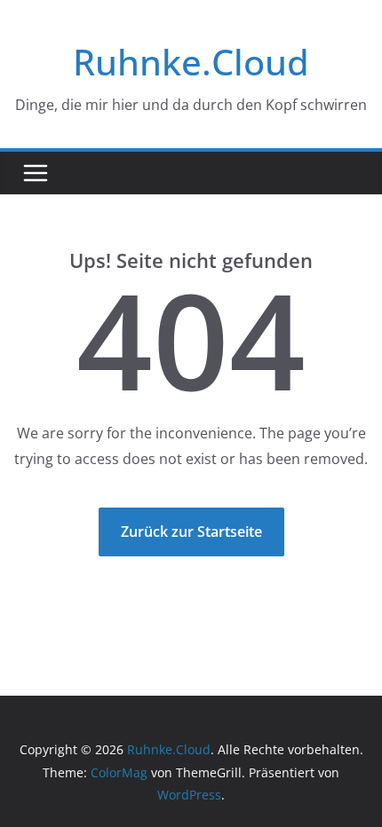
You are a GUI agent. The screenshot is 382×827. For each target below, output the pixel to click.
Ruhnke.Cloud (191, 61)
